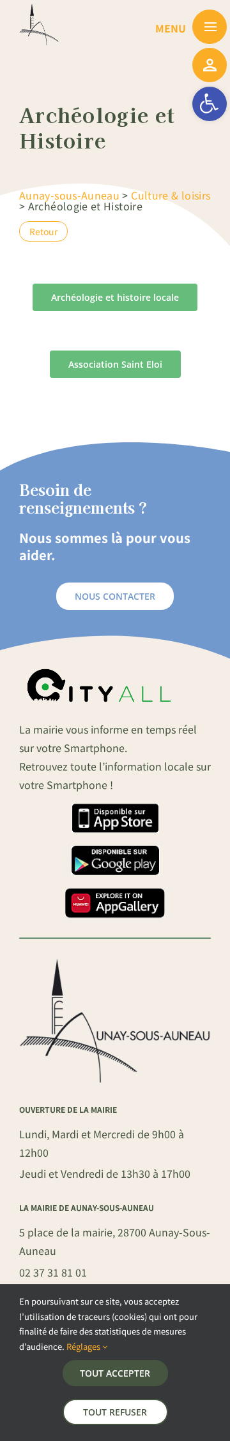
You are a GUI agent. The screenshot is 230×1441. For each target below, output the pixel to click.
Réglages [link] (84, 1346)
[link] (209, 104)
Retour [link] (43, 231)
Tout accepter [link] (115, 1373)
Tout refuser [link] (115, 1412)
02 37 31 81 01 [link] (53, 1272)
